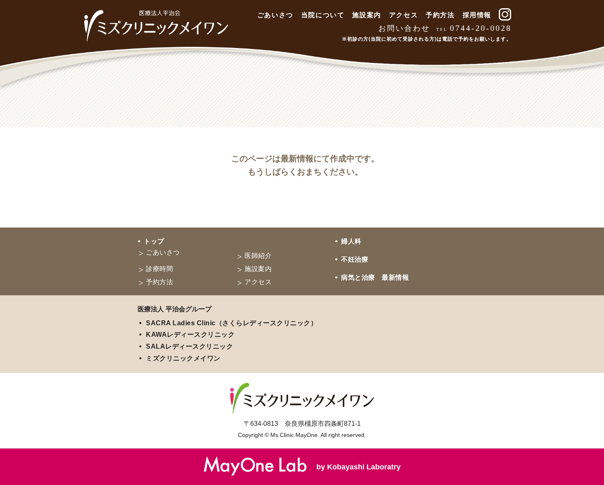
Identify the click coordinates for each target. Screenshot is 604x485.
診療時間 (159, 268)
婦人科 (351, 241)
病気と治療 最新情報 (375, 277)
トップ (154, 241)
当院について (323, 14)
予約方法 (440, 14)
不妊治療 (354, 259)
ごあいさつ (275, 14)
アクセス (403, 14)
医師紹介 (258, 255)
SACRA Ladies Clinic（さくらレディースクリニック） (231, 323)
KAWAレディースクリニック (190, 334)
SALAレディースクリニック (189, 346)
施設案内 (366, 14)
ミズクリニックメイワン (183, 358)
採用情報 (477, 14)
